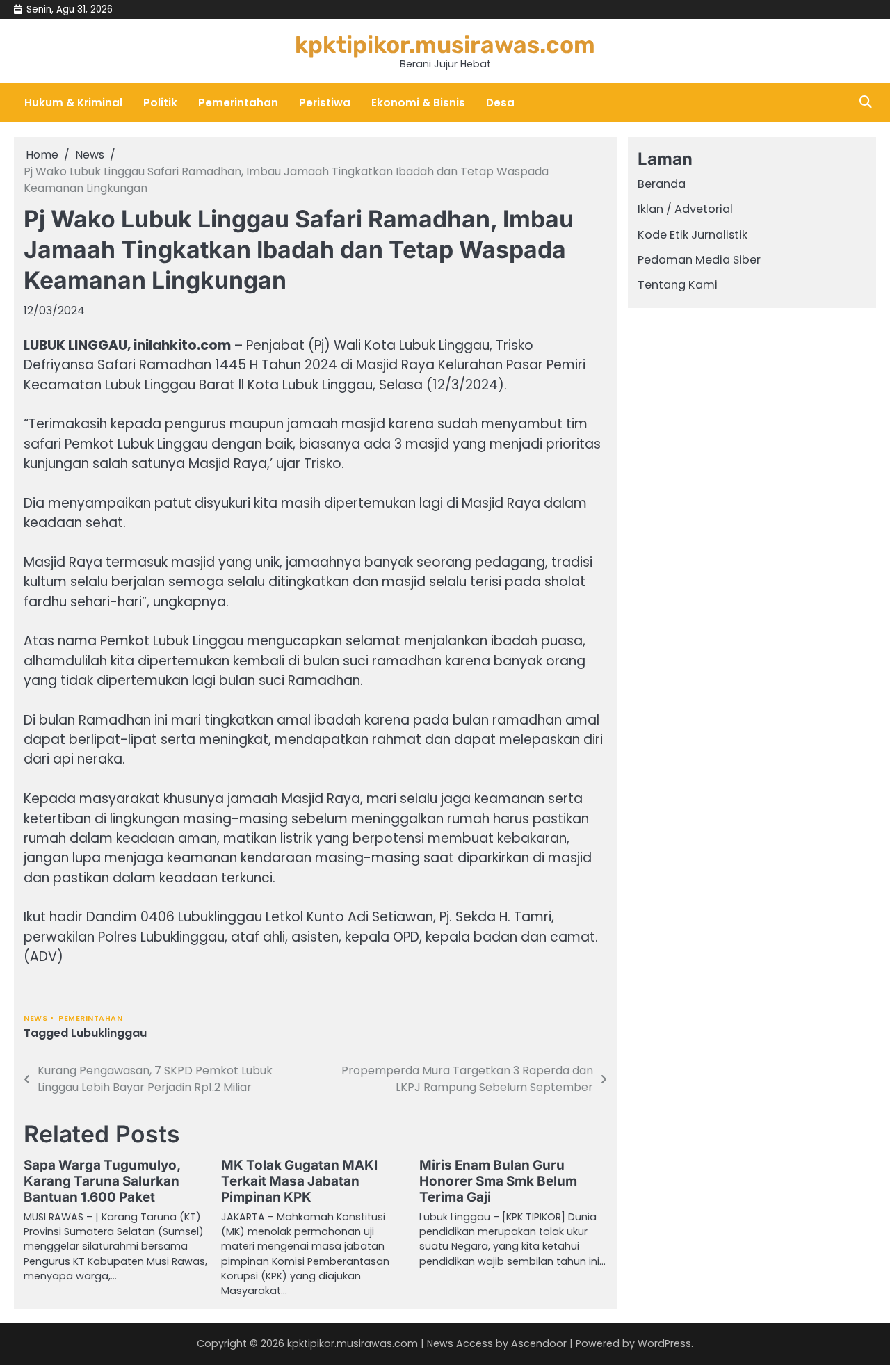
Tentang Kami (678, 285)
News (35, 1018)
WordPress (664, 1343)
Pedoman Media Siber (699, 260)
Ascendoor (539, 1343)
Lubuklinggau (109, 1033)
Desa (500, 102)
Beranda (662, 184)
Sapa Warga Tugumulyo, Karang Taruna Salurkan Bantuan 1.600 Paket (102, 1181)
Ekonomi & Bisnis (418, 102)
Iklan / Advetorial (685, 210)
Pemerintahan (238, 102)
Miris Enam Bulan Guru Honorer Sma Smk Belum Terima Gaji (498, 1181)
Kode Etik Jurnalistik (692, 235)
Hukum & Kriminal (73, 102)
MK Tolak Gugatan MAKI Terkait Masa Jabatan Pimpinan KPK (299, 1181)
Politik (160, 102)
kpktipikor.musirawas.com (445, 44)
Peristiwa (324, 102)
